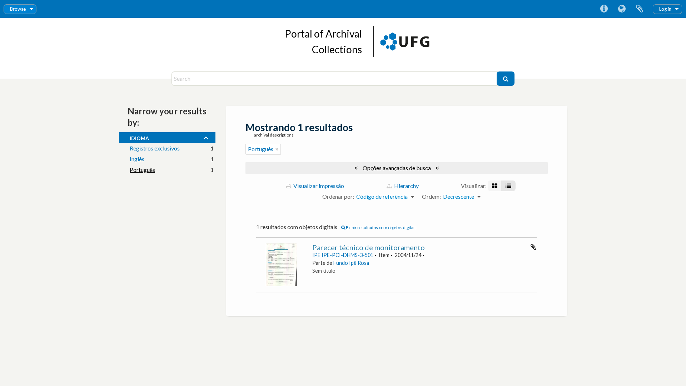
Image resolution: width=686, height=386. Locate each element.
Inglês (137, 158)
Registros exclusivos (155, 148)
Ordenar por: (338, 196)
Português (142, 169)
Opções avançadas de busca (397, 167)
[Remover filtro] (276, 149)
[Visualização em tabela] (508, 185)
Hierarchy (406, 185)
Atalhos (604, 9)
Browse (18, 9)
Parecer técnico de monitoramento (368, 247)
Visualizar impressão (318, 185)
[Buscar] (505, 78)
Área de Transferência (639, 9)
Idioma (622, 9)
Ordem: (431, 196)
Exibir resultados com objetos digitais (381, 227)
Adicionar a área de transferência (533, 247)
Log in (665, 9)
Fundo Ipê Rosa (351, 263)
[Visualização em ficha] (495, 185)
